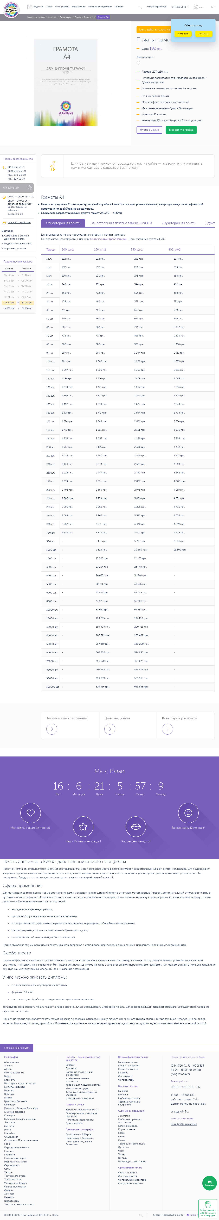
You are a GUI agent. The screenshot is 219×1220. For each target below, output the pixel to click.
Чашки (121, 1154)
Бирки (7, 1076)
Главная (31, 17)
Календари (10, 1104)
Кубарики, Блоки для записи (20, 1119)
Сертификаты (12, 1165)
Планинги (9, 1154)
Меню (7, 1129)
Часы (121, 1150)
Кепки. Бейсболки (128, 1126)
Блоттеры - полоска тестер (19, 1083)
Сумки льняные (74, 1123)
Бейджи (70, 1065)
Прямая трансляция (16, 1047)
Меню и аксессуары (77, 1088)
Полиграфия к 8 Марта (78, 1134)
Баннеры (123, 1091)
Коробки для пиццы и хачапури (83, 1085)
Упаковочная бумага (15, 1183)
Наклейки (9, 1133)
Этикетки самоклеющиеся (19, 1204)
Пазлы (121, 1133)
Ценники (9, 1197)
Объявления (11, 1137)
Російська (204, 34)
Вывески (123, 1094)
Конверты (9, 1115)
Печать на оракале (128, 1065)
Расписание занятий (15, 1161)
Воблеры (9, 1094)
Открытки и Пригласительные (21, 1140)
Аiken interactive (199, 1215)
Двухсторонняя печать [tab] (178, 223)
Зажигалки (124, 1116)
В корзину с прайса (181, 129)
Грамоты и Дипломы (15, 1101)
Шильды (122, 1158)
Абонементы (11, 1062)
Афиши (8, 1069)
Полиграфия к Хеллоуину (80, 1138)
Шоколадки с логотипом (80, 1098)
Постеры (123, 1072)
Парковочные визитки (16, 1147)
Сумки (121, 1140)
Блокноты (9, 1080)
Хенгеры (9, 1193)
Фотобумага (125, 1076)
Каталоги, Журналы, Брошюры (21, 1108)
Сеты (7, 1169)
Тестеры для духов (14, 1176)
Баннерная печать (128, 1062)
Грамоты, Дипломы (84, 17)
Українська (183, 34)
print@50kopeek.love (156, 7)
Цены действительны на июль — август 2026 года (170, 29)
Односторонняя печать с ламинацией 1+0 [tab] (121, 223)
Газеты (8, 1097)
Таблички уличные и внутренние (129, 1103)
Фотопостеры (126, 1080)
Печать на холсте (128, 1069)
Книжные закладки (14, 1112)
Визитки (8, 1090)
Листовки (9, 1122)
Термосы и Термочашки (131, 1143)
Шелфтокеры (11, 1201)
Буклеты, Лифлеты (14, 1087)
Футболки (123, 1147)
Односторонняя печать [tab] (63, 223)
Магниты (9, 1126)
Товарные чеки (12, 1179)
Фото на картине (127, 1172)
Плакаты (9, 1151)
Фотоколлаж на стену (130, 1183)
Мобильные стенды (129, 1098)
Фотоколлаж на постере (132, 1180)
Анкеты (8, 1065)
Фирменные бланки (15, 1186)
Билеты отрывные (14, 1072)
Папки (7, 1144)
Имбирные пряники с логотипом (78, 1080)
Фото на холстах (127, 1176)
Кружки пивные (126, 1129)
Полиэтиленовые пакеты (80, 1119)
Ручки (121, 1136)
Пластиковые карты (15, 1158)
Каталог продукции (47, 17)
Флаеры (8, 1190)
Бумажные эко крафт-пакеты (82, 1109)
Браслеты (71, 1068)
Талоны (8, 1172)
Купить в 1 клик (149, 129)
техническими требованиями (108, 239)
